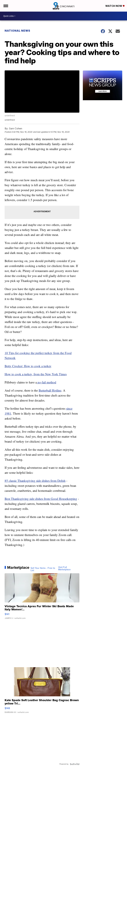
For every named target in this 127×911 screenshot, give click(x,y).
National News (17, 30)
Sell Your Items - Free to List (43, 569)
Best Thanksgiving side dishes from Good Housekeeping (41, 499)
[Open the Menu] (5, 6)
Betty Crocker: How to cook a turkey (28, 366)
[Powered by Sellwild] (74, 764)
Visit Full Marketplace (64, 568)
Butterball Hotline (50, 390)
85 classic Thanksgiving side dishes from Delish (35, 481)
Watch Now (114, 5)
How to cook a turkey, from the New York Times (36, 374)
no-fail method (46, 382)
